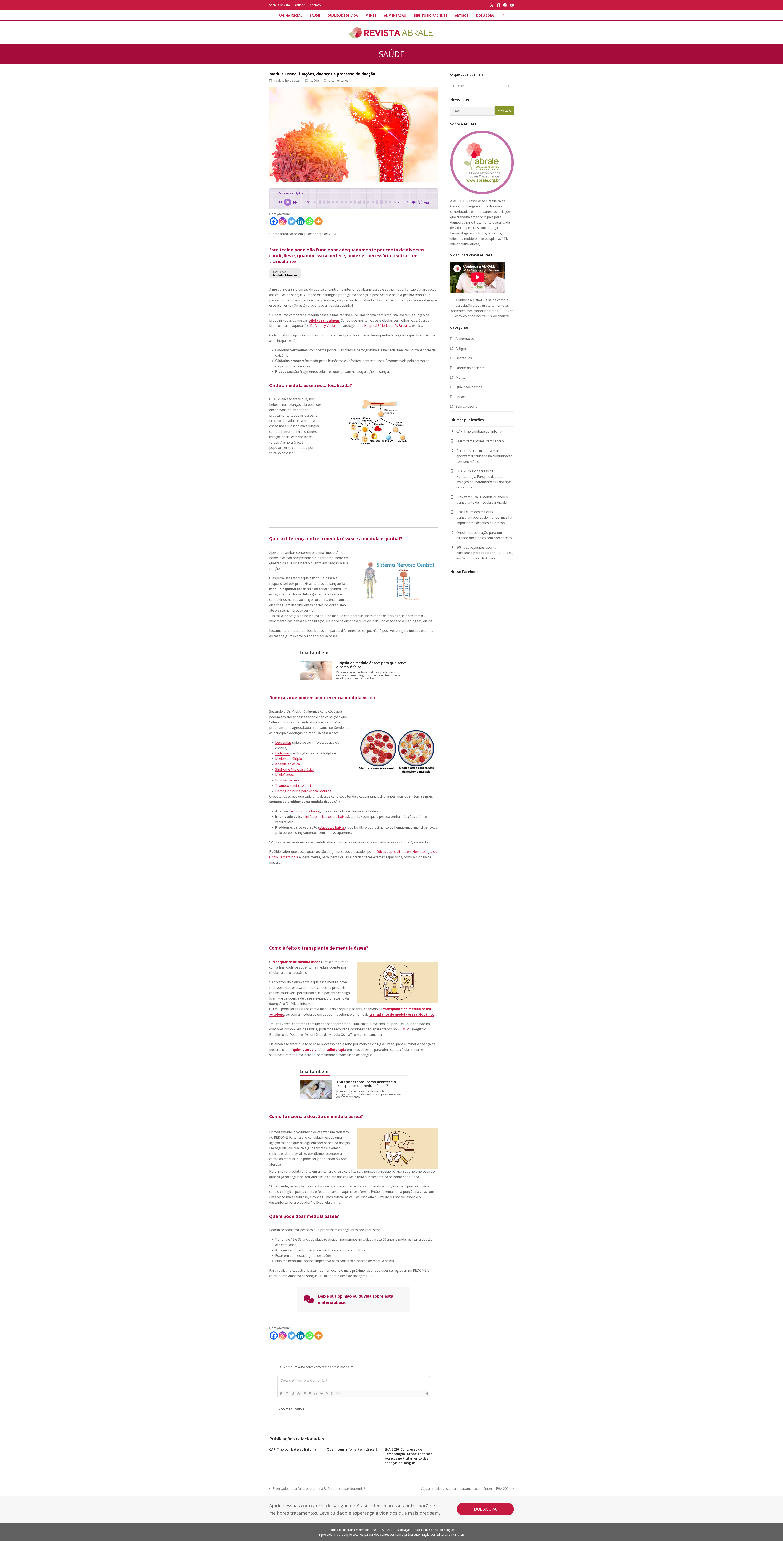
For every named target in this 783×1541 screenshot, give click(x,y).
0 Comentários (338, 80)
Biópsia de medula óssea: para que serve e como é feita (371, 664)
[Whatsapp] (309, 221)
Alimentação (465, 338)
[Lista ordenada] (304, 1393)
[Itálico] (287, 1393)
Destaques (464, 358)
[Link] (327, 1393)
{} (332, 1393)
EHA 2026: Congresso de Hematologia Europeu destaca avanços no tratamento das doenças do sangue (408, 1456)
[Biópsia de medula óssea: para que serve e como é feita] (316, 670)
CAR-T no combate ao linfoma (292, 1449)
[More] (318, 221)
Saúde (314, 80)
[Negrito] (281, 1393)
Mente (461, 377)
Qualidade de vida (469, 387)
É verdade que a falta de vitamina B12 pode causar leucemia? (317, 1488)
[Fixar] (298, 1393)
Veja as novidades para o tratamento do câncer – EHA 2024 (465, 1488)
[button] (503, 15)
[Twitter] (292, 221)
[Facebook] (274, 221)
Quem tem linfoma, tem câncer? (352, 1449)
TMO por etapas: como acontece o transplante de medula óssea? (366, 1083)
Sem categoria (466, 406)
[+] (338, 1393)
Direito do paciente (470, 368)
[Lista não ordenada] (310, 1393)
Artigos (461, 348)
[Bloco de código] (321, 1393)
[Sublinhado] (293, 1393)
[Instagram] (283, 221)
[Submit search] (509, 86)
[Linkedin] (300, 221)
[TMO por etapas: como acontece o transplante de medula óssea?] (316, 1089)
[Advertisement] (353, 495)
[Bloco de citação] (316, 1393)
